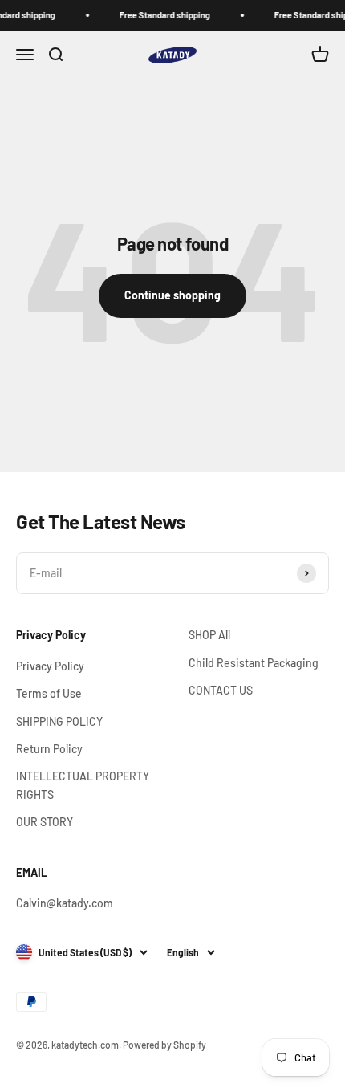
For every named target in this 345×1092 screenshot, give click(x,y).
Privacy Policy (50, 666)
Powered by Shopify (164, 1044)
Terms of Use (49, 693)
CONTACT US (221, 690)
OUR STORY (44, 822)
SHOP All (209, 635)
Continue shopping (172, 295)
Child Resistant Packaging (254, 663)
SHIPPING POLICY (59, 721)
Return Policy (49, 749)
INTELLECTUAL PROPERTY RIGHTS (82, 785)
